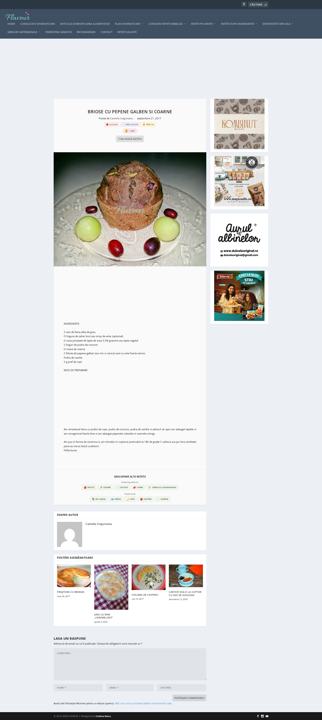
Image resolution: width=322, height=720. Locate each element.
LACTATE (122, 487)
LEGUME (105, 487)
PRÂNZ (116, 499)
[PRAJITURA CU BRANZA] (74, 576)
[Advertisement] (154, 68)
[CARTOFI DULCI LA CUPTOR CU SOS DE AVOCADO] (186, 576)
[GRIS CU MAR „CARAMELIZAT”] (111, 587)
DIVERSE (162, 499)
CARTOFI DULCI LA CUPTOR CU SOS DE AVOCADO (185, 593)
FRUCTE (89, 487)
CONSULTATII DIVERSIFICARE (37, 23)
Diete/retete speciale (276, 23)
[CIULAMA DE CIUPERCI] (149, 577)
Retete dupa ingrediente (237, 23)
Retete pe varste (202, 23)
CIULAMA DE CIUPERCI (145, 594)
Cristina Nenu (103, 716)
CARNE (138, 487)
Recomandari (86, 32)
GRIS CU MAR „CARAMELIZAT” (103, 616)
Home (11, 23)
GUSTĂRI (146, 499)
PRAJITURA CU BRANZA (70, 592)
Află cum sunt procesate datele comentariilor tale (143, 703)
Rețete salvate (127, 32)
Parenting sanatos (58, 32)
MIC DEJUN (99, 499)
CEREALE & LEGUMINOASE (162, 487)
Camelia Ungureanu (122, 118)
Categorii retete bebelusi (165, 23)
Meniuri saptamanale (22, 32)
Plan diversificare (127, 23)
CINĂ (130, 499)
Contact (106, 32)
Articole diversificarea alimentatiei (85, 23)
